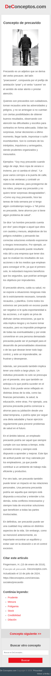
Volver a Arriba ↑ (44, 674)
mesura (12, 602)
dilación (12, 619)
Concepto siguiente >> (25, 633)
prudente (13, 597)
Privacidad (37, 670)
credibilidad (14, 615)
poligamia (13, 606)
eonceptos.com (25, 6)
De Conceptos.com (8, 670)
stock (11, 610)
